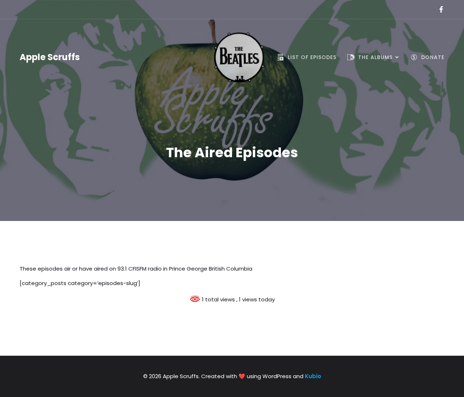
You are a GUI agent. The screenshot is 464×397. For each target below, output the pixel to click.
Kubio (313, 376)
